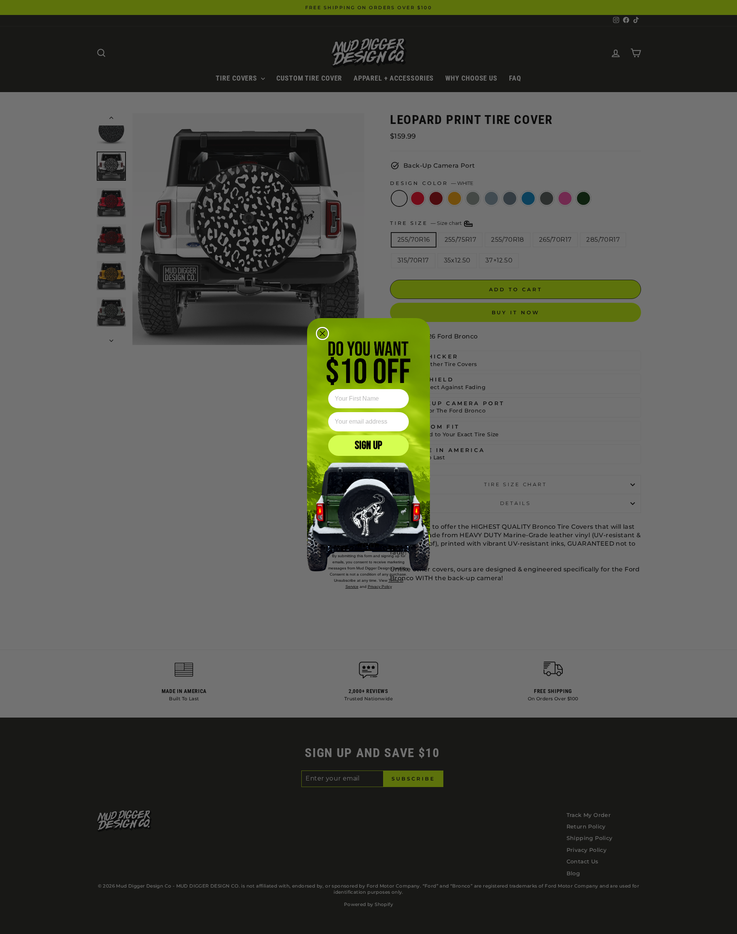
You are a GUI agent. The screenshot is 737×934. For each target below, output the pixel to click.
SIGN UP (368, 445)
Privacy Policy (380, 586)
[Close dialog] (322, 333)
